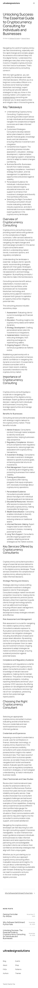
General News (25, 38)
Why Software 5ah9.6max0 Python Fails (19, 893)
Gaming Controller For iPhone (10, 915)
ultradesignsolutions (11, 3)
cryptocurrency (9, 97)
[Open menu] (34, 3)
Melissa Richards (14, 38)
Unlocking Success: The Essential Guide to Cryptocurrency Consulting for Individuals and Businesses (14, 934)
